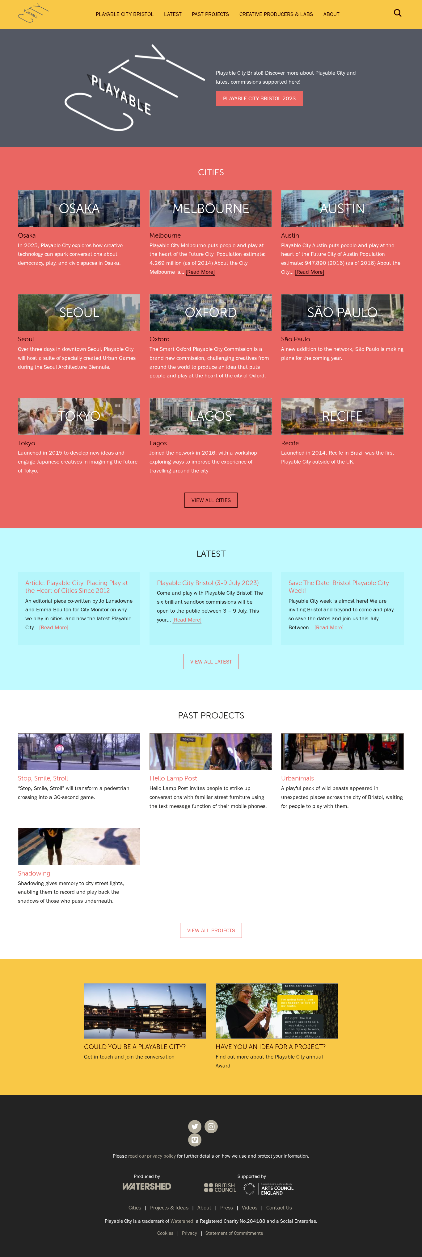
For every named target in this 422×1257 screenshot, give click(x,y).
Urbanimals (342, 751)
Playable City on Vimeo (194, 1140)
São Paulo (295, 339)
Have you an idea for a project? (277, 1011)
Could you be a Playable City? (145, 1011)
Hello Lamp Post (211, 751)
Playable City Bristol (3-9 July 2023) (208, 583)
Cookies (165, 1233)
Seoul (26, 339)
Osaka (27, 235)
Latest (173, 14)
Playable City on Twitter (194, 1126)
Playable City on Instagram (211, 1126)
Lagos (158, 443)
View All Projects (211, 930)
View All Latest (211, 661)
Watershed (147, 1186)
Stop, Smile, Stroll (79, 751)
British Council (220, 1187)
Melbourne (165, 235)
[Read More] (200, 271)
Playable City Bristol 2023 (259, 98)
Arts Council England (268, 1189)
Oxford (160, 339)
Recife (290, 443)
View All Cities (211, 500)
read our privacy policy (152, 1156)
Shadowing (79, 846)
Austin (290, 235)
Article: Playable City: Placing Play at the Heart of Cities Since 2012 (76, 586)
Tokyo (26, 443)
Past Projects (210, 14)
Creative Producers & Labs (276, 14)
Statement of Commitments (234, 1233)
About (331, 14)
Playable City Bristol (125, 14)
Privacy (189, 1233)
